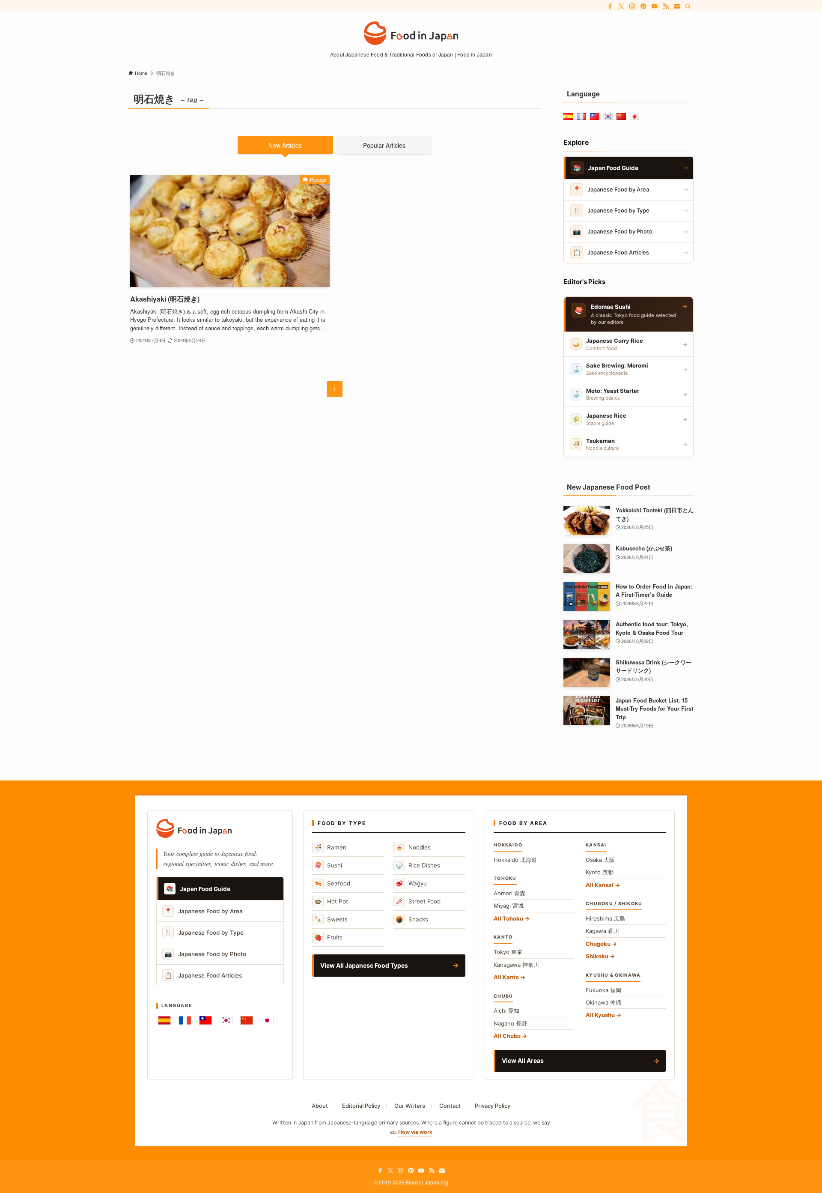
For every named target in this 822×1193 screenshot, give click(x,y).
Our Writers (409, 1105)
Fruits (328, 937)
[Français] (185, 1020)
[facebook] (610, 6)
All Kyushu (600, 1014)
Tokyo (508, 951)
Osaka (600, 859)
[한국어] (226, 1020)
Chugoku (598, 943)
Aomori (509, 893)
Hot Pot (331, 901)
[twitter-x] (621, 6)
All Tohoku (508, 918)
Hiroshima (605, 918)
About (320, 1105)
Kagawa (602, 930)
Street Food (418, 901)
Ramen (330, 847)
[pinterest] (643, 6)
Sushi (328, 865)
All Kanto (506, 977)
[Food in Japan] (411, 33)
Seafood (332, 883)
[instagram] (632, 6)
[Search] (688, 6)
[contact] (676, 6)
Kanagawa (516, 964)
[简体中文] (246, 1020)
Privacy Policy (492, 1105)
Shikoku (597, 956)
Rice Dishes (418, 865)
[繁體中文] (205, 1020)
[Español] (164, 1020)
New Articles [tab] (285, 145)
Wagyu (411, 883)
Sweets (331, 919)
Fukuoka (603, 990)
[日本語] (267, 1020)
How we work (415, 1132)
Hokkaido (515, 859)
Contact (450, 1105)
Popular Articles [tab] (384, 145)
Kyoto (600, 872)
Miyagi (509, 905)
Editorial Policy (361, 1105)
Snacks (412, 919)
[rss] (665, 6)
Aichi (506, 1010)
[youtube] (654, 6)
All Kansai (600, 885)
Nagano (510, 1023)
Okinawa (603, 1002)
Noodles (413, 847)
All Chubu (507, 1035)
